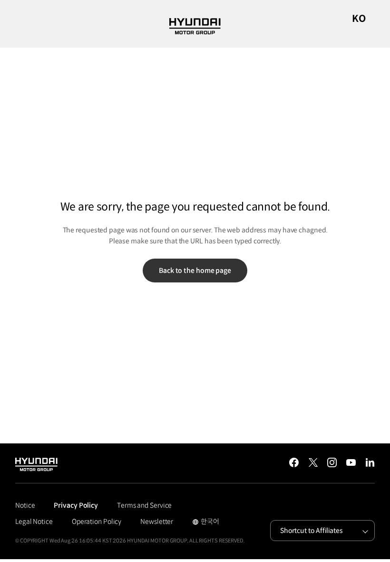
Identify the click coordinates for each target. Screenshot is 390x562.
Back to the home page (195, 270)
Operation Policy (96, 521)
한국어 (205, 522)
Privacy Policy (76, 505)
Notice (25, 505)
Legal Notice (34, 521)
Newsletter (156, 521)
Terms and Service (144, 505)
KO (359, 19)
